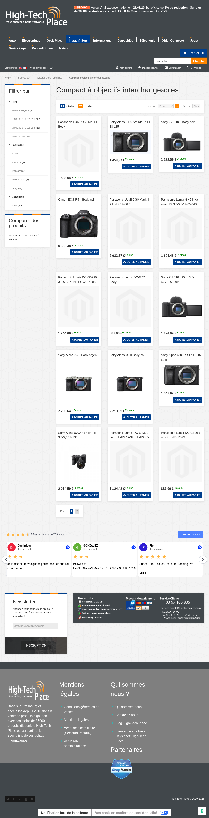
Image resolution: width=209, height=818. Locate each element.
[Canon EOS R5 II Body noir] (78, 223)
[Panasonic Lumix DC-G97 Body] (130, 306)
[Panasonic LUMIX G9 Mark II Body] (78, 151)
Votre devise (36, 67)
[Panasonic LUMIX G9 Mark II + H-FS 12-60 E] (130, 228)
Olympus (16, 162)
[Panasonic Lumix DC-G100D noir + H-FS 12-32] (181, 461)
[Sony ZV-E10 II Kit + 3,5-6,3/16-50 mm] (181, 306)
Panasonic (17, 171)
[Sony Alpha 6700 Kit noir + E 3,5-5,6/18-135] (78, 461)
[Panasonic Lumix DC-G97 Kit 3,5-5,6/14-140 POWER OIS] (78, 306)
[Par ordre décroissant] (177, 106)
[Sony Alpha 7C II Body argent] (78, 384)
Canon (15, 153)
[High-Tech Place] (39, 16)
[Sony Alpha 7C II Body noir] (130, 384)
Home (8, 77)
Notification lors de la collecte (64, 813)
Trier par (151, 106)
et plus (21, 136)
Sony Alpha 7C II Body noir (127, 355)
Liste (88, 106)
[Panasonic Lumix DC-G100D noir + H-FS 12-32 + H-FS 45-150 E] (130, 461)
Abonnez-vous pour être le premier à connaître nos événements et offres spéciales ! (33, 613)
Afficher (187, 106)
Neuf (14, 205)
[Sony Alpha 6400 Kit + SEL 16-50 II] (181, 375)
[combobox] (172, 60)
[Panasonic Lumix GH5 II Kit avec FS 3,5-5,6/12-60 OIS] (181, 228)
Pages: (64, 511)
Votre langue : (11, 67)
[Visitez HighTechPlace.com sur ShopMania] (122, 761)
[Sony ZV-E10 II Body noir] (181, 141)
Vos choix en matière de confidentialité (126, 813)
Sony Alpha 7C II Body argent (77, 355)
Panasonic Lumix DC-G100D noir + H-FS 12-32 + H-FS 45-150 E (129, 437)
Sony (15, 188)
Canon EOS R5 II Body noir (76, 199)
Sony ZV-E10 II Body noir (178, 122)
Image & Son (24, 77)
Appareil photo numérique (49, 77)
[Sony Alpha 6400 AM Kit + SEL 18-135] (130, 142)
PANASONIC (18, 179)
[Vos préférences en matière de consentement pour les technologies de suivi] (202, 811)
